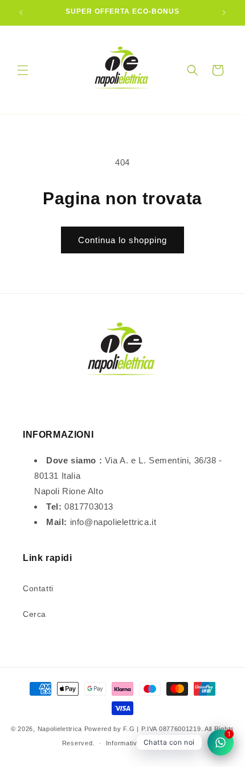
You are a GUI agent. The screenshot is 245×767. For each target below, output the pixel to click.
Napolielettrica (60, 728)
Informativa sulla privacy (144, 743)
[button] (22, 70)
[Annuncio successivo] (223, 12)
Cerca (34, 614)
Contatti (38, 588)
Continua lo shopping (122, 240)
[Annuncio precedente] (21, 12)
